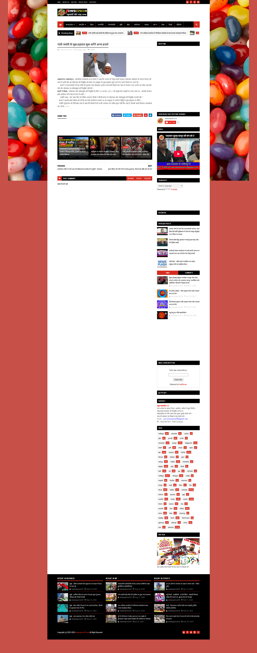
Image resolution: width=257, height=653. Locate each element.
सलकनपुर (182, 513)
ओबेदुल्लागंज (188, 443)
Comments (189, 273)
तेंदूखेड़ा (160, 466)
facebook (147, 178)
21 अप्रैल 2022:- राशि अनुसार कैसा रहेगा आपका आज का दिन (184, 292)
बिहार (180, 485)
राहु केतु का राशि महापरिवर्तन (177, 312)
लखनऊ (171, 504)
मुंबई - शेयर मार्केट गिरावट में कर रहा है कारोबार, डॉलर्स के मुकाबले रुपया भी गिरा (85, 606)
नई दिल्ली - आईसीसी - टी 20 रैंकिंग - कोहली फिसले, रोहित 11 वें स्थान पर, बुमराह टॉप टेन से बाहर (182, 595)
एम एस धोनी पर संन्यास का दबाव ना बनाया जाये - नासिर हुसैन (182, 585)
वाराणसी (160, 508)
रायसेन (173, 499)
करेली (160, 447)
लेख (162, 24)
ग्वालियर (172, 457)
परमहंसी (160, 480)
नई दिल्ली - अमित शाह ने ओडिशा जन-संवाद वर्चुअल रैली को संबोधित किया (182, 262)
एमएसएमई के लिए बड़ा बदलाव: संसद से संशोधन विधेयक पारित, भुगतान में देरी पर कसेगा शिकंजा (73, 151)
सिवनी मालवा (186, 518)
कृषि (121, 24)
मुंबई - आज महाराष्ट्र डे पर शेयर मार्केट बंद (82, 616)
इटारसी (170, 438)
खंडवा (191, 447)
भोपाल (160, 490)
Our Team (74, 2)
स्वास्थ (185, 522)
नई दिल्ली (176, 33)
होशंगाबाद (171, 527)
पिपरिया (172, 480)
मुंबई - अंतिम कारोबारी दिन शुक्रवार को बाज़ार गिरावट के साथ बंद (85, 585)
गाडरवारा (171, 452)
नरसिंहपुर (161, 433)
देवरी (159, 471)
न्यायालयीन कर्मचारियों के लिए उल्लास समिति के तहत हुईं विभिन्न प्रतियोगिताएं (134, 585)
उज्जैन (182, 438)
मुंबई (183, 494)
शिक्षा (170, 513)
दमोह (172, 466)
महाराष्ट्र (172, 494)
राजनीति (101, 24)
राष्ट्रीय (81, 24)
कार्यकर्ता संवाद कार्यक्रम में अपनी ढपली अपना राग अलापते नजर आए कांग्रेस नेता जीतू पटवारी (184, 252)
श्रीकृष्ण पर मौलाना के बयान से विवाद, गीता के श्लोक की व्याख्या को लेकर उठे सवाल (104, 153)
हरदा (159, 527)
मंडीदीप (172, 490)
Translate (174, 189)
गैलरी (170, 24)
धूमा (179, 471)
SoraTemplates (113, 636)
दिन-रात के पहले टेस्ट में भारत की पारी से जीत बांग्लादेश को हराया (182, 617)
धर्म (154, 24)
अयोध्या (186, 433)
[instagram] (198, 2)
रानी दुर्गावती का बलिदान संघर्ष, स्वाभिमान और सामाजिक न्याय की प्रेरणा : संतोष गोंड (135, 153)
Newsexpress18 (134, 636)
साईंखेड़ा (160, 518)
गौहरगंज (160, 457)
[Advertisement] (106, 127)
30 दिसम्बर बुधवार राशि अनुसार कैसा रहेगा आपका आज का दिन (184, 303)
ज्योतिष (167, 273)
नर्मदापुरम (175, 476)
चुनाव (182, 457)
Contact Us (66, 2)
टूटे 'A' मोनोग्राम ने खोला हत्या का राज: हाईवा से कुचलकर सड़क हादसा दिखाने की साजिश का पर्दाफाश (134, 617)
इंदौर (159, 438)
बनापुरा (160, 485)
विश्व (92, 24)
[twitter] (194, 2)
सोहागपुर (173, 522)
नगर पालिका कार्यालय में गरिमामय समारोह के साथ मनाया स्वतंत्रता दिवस (140, 32)
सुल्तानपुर (161, 522)
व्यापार (146, 24)
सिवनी (172, 518)
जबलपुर (160, 462)
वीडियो (179, 24)
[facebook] (191, 2)
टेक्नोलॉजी (111, 24)
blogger (131, 178)
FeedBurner (183, 384)
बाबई (170, 485)
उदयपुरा (174, 443)
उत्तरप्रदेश (125, 147)
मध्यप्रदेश (69, 24)
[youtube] (187, 2)
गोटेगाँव (113, 33)
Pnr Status (92, 2)
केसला (180, 447)
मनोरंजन (137, 24)
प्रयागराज (184, 480)
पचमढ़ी (188, 476)
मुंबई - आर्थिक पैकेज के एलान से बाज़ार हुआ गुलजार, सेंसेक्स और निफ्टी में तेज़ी (85, 595)
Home (59, 2)
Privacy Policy (83, 2)
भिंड (190, 485)
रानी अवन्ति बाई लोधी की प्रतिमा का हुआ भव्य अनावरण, (83, 32)
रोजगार (160, 504)
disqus (138, 178)
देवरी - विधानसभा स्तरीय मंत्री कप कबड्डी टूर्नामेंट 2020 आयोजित (181, 606)
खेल (128, 24)
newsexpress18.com (82, 632)
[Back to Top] (198, 632)
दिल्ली (93, 147)
